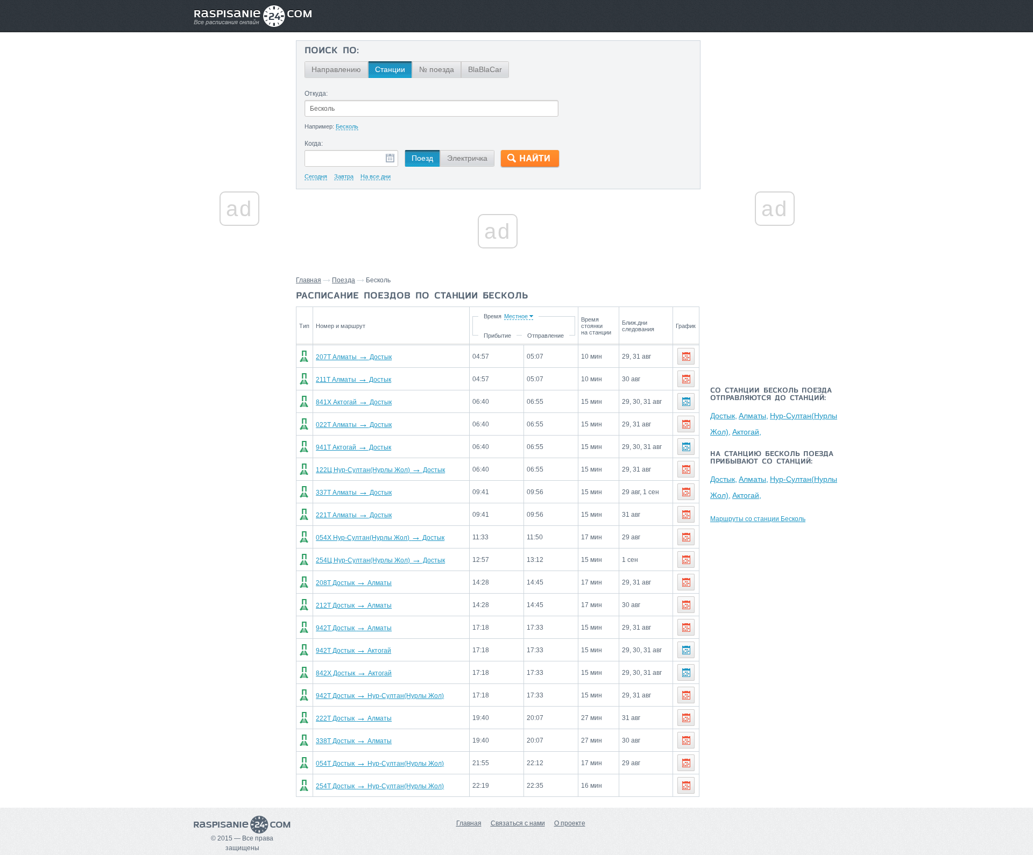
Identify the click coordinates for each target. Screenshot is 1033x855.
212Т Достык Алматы (354, 605)
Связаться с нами (518, 823)
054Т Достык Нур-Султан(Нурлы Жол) (380, 763)
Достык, (723, 415)
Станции (390, 69)
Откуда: (316, 93)
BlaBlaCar (485, 69)
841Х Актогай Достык (354, 402)
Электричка (467, 158)
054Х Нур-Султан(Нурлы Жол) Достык (380, 538)
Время (492, 316)
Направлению (336, 69)
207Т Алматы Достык (354, 357)
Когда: (314, 143)
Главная (308, 280)
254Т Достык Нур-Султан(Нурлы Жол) (380, 786)
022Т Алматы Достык (354, 425)
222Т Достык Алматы (354, 718)
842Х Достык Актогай (354, 673)
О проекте (569, 823)
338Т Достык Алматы (354, 741)
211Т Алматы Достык (353, 379)
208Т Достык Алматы (354, 583)
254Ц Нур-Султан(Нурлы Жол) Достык (380, 560)
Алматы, (753, 415)
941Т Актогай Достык (353, 447)
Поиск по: (332, 51)
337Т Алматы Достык (354, 492)
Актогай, (746, 432)
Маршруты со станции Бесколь (757, 519)
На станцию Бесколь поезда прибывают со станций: (771, 458)
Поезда (343, 280)
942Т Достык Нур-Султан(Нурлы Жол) (380, 696)
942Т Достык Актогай (353, 650)
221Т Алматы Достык (354, 515)
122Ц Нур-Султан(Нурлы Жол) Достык (380, 470)
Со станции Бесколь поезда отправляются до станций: (771, 394)
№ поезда (436, 69)
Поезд (422, 158)
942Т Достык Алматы (354, 628)
